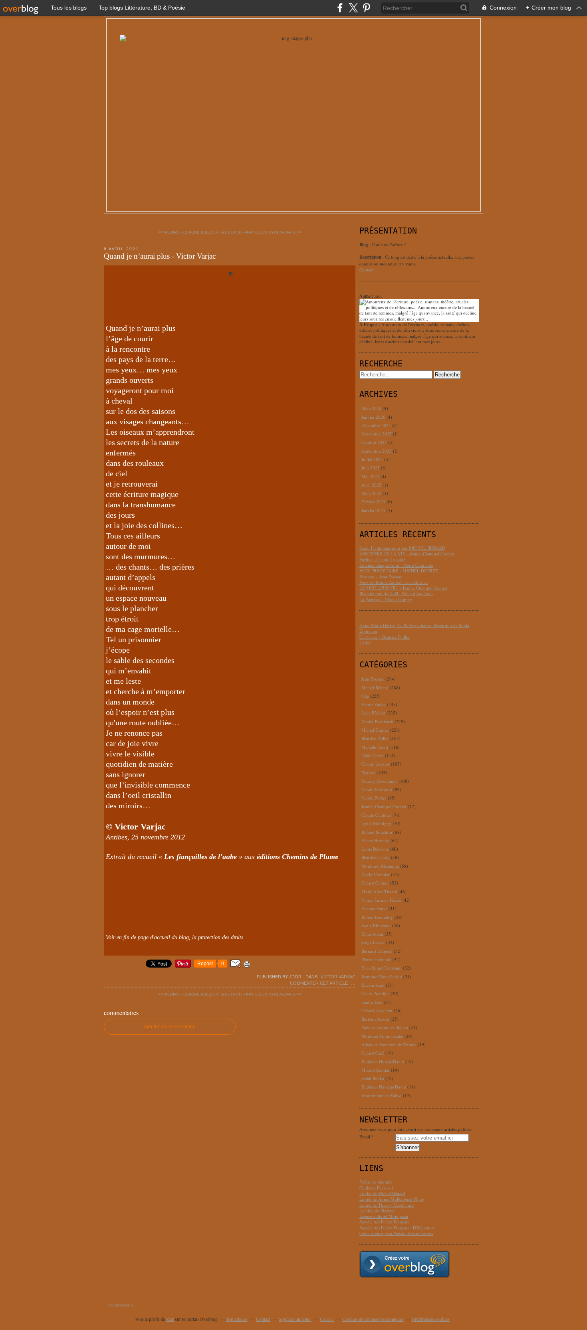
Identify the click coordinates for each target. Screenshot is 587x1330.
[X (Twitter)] (353, 7)
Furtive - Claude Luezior (382, 559)
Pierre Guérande (376, 959)
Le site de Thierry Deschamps (386, 1205)
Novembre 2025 (377, 434)
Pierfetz (368, 773)
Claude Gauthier (376, 815)
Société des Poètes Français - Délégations (396, 1228)
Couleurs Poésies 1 (376, 1188)
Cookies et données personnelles (373, 1319)
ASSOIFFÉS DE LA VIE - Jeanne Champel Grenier (406, 553)
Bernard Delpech (377, 951)
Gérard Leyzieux (377, 1010)
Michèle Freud (374, 747)
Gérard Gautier (375, 883)
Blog (363, 244)
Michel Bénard (375, 688)
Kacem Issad (373, 985)
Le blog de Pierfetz (377, 1210)
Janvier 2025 (374, 510)
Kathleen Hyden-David (382, 1062)
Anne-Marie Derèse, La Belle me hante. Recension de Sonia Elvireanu (414, 628)
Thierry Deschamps (379, 781)
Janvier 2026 (374, 417)
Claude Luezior (375, 764)
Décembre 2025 (376, 425)
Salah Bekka (372, 1078)
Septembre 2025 (377, 451)
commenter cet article (319, 983)
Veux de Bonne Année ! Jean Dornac (393, 582)
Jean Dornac (372, 679)
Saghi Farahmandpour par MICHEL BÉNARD (402, 548)
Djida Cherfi (372, 755)
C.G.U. (327, 1319)
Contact (366, 270)
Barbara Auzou (375, 1019)
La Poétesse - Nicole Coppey (385, 599)
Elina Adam (372, 934)
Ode (365, 696)
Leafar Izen (372, 1002)
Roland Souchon (376, 832)
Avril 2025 (372, 485)
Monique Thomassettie (382, 1036)
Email (364, 1137)
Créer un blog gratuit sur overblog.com (404, 1264)
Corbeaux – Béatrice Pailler (384, 637)
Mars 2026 (372, 408)
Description (371, 257)
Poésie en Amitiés (375, 1182)
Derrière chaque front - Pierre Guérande (396, 565)
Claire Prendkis (375, 993)
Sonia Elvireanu (376, 925)
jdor (170, 1319)
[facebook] (340, 7)
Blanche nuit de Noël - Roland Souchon (396, 593)
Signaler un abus (295, 1319)
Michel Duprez (375, 730)
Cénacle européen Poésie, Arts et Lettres (396, 1233)
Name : (367, 296)
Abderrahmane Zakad (381, 1095)
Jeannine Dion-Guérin (381, 977)
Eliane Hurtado (375, 840)
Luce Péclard (373, 713)
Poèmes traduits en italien (384, 1027)
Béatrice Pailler (375, 738)
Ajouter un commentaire (170, 1026)
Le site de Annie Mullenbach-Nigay (392, 1199)
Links (364, 642)
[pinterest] (366, 7)
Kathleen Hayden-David (383, 1087)
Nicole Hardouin (376, 789)
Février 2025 (374, 502)
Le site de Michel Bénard (382, 1193)
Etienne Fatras (374, 908)
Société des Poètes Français (384, 1222)
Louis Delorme (375, 849)
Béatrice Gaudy (375, 857)
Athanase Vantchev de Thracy (388, 1044)
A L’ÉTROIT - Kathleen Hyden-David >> (261, 232)
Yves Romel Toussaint (381, 968)
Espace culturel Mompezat (383, 1216)
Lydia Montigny (376, 823)
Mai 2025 (371, 476)
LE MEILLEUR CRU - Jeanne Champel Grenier (403, 588)
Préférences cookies (431, 1319)
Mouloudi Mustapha (380, 866)
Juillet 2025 (372, 459)
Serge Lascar (373, 942)
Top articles (237, 1319)
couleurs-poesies (121, 1305)
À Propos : (370, 324)
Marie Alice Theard (379, 892)
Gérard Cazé (372, 1053)
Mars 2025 (372, 493)
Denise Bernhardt (377, 721)
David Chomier (375, 874)
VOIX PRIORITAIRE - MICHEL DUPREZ (398, 571)
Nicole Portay (374, 798)
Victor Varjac (338, 976)
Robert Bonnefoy (377, 917)
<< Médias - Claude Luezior (188, 232)
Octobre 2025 (374, 442)
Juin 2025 (371, 468)
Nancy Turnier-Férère (381, 900)
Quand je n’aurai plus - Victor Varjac (160, 256)
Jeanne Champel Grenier (384, 806)
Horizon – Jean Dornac (380, 577)
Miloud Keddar (375, 1070)
